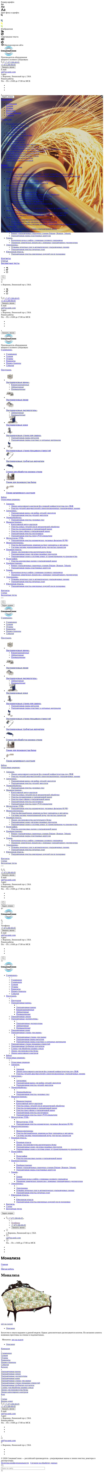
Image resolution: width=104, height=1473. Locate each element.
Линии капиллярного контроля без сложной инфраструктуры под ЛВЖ (42, 174)
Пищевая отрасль (14, 217)
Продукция (6, 119)
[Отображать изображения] (2, 31)
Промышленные (18, 131)
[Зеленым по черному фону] (2, 27)
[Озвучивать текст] (2, 40)
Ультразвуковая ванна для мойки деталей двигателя (33, 181)
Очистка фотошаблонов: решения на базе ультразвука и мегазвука (39, 213)
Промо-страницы (13, 113)
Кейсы (4, 165)
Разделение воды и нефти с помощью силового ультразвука (37, 240)
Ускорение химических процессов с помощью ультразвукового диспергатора (44, 242)
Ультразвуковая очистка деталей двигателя (29, 183)
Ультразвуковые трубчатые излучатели (22, 154)
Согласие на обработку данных (43, 1463)
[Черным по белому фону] (2, 15)
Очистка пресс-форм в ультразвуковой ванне (30, 199)
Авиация (10, 172)
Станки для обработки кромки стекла (22, 156)
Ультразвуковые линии (16, 133)
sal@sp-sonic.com (8, 72)
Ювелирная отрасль (15, 252)
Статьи (4, 261)
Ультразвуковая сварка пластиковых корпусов (31, 236)
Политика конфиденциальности (15, 1463)
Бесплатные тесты (10, 263)
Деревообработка (14, 185)
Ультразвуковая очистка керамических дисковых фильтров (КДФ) (39, 208)
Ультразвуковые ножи (15, 142)
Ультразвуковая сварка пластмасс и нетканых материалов (36, 149)
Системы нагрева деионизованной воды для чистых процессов (38, 215)
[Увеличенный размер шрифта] (3, 10)
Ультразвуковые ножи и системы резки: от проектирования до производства (44, 224)
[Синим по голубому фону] (2, 21)
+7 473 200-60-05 (12, 62)
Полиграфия (11, 226)
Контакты (6, 258)
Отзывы (9, 108)
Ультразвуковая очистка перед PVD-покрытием (31, 204)
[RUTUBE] (7, 270)
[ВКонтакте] (7, 268)
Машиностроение (14, 190)
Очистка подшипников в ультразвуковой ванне (31, 197)
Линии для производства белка (19, 158)
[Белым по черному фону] (2, 18)
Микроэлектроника (14, 210)
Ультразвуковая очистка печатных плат (28, 249)
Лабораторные (17, 128)
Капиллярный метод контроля (24, 192)
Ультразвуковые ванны (16, 124)
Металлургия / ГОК (15, 206)
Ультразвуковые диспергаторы (19, 135)
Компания (5, 1349)
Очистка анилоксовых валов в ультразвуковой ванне (34, 229)
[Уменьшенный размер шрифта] (2, 4)
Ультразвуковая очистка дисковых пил (27, 188)
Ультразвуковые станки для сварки (21, 144)
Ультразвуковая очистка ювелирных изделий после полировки (38, 254)
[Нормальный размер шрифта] (2, 7)
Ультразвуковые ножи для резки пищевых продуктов (34, 222)
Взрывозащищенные (20, 126)
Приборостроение (14, 231)
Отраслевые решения (11, 167)
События (10, 115)
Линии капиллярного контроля (19, 160)
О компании (6, 99)
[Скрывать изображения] (2, 34)
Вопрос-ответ (7, 1401)
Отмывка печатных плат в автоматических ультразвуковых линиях (40, 247)
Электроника (12, 245)
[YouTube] (7, 272)
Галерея (9, 106)
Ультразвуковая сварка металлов (25, 147)
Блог (3, 1394)
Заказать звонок (8, 67)
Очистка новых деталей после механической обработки (35, 194)
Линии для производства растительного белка (31, 220)
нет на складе (7, 1324)
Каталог (4, 1367)
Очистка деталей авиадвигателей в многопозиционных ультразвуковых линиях (45, 176)
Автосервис (11, 178)
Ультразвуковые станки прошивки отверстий (25, 151)
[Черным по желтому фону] (2, 24)
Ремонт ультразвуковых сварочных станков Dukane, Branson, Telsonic (41, 233)
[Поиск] (3, 277)
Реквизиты (10, 110)
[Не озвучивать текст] (2, 43)
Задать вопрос (7, 97)
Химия (9, 238)
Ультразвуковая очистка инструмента (27, 201)
